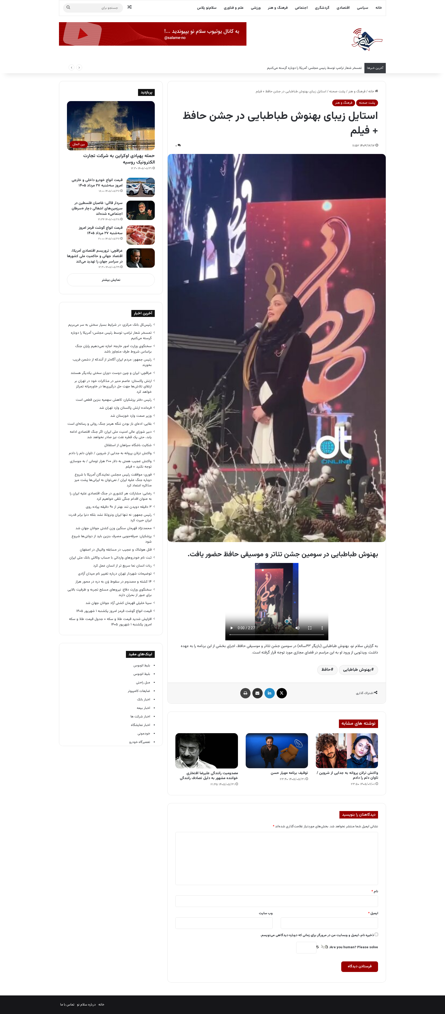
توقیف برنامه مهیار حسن (289, 773)
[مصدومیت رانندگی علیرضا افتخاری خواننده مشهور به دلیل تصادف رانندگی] (206, 750)
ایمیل (373, 913)
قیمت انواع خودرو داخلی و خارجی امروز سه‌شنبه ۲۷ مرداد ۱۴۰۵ (97, 183)
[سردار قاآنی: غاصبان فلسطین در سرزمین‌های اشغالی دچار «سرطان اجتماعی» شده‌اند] (140, 210)
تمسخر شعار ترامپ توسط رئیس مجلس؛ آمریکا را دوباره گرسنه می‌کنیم (314, 68)
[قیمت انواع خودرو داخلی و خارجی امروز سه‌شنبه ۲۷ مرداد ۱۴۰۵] (140, 187)
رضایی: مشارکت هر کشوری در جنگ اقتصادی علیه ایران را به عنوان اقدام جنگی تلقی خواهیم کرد (111, 496)
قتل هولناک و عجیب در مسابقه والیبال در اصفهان (116, 549)
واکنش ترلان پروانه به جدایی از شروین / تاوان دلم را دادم (347, 775)
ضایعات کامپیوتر (139, 691)
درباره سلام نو (86, 1004)
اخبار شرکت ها (140, 716)
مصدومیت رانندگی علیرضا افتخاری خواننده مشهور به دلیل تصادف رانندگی (209, 776)
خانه (378, 8)
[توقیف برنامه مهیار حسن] (277, 750)
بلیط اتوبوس (141, 665)
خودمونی (144, 733)
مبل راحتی (143, 682)
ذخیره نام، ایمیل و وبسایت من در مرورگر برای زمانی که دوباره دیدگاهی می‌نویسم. (317, 935)
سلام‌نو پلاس (207, 8)
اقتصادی (343, 8)
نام (374, 891)
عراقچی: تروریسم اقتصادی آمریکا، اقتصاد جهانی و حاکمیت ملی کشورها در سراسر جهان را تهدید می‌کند (95, 256)
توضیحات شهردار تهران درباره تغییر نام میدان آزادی (115, 573)
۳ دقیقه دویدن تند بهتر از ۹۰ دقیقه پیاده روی (119, 507)
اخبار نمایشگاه (140, 725)
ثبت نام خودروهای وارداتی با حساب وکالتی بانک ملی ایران (110, 557)
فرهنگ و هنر (278, 8)
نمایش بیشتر (111, 280)
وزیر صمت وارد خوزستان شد (131, 416)
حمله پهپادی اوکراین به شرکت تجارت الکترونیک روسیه (119, 159)
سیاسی (362, 8)
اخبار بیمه (143, 708)
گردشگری (322, 8)
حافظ (326, 670)
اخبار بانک (143, 699)
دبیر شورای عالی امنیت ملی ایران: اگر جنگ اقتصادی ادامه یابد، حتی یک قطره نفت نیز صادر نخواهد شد (111, 434)
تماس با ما (67, 1004)
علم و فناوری (234, 8)
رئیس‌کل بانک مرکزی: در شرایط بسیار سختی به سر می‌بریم (110, 325)
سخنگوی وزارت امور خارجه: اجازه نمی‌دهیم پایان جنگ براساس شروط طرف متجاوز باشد (113, 349)
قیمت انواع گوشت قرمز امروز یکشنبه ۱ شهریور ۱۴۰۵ (114, 611)
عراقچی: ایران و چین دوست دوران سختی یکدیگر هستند (111, 373)
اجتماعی (301, 8)
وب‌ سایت (266, 913)
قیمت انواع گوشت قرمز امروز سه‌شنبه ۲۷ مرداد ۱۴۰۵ (101, 230)
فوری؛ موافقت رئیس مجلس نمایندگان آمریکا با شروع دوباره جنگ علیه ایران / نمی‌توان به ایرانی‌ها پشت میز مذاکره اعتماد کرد (113, 480)
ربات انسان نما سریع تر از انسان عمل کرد (122, 565)
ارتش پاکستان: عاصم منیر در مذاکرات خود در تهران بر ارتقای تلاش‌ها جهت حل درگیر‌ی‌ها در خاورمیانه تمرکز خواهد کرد (113, 386)
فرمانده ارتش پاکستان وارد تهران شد (125, 408)
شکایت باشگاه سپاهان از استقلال (128, 445)
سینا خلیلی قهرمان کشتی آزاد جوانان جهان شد (118, 603)
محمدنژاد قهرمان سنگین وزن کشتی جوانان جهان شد (113, 528)
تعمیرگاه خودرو (139, 742)
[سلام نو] (366, 40)
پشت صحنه (337, 91)
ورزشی (256, 8)
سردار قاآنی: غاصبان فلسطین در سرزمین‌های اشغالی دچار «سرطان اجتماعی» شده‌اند (97, 208)
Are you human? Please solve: (353, 947)
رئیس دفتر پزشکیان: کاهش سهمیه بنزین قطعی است (114, 400)
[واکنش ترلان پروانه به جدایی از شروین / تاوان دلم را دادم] (347, 750)
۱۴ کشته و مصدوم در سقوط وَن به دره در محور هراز (113, 581)
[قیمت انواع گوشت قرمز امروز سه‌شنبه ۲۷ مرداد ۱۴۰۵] (140, 235)
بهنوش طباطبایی (357, 670)
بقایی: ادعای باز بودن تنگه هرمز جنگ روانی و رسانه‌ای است (109, 424)
